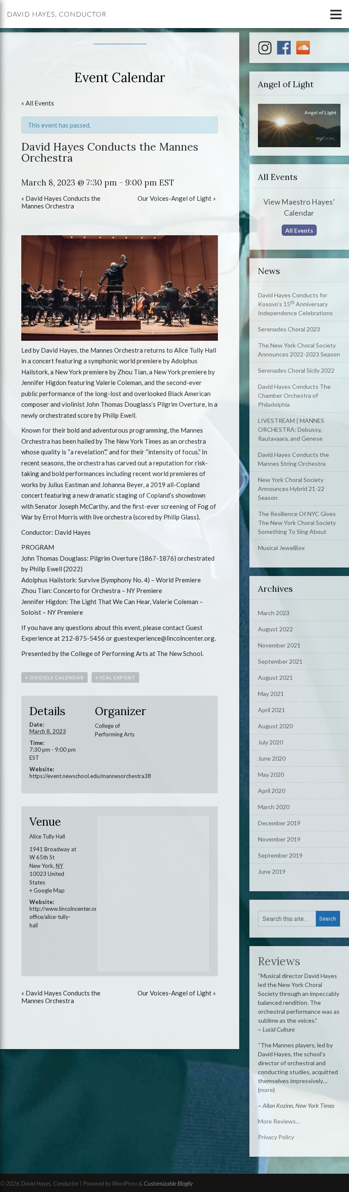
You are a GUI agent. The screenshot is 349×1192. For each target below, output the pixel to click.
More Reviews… (279, 1121)
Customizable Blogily (168, 1183)
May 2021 (271, 693)
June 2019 (272, 871)
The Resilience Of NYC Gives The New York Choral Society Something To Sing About (297, 522)
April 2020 (271, 790)
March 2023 (273, 612)
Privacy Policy (276, 1137)
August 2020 (275, 726)
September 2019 (280, 855)
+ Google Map (47, 890)
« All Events (37, 103)
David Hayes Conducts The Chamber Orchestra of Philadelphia (294, 395)
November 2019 (279, 839)
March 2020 (273, 806)
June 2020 (272, 758)
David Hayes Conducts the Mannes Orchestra (60, 202)
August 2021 (275, 677)
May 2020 (271, 774)
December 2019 (279, 823)
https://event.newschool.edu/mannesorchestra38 (90, 776)
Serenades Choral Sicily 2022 (296, 370)
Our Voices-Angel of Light (176, 198)
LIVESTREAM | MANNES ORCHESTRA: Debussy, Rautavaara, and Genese (291, 429)
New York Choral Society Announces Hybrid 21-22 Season (291, 488)
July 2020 (270, 742)
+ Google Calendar (54, 677)
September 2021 (280, 661)
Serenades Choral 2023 (289, 329)
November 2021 (279, 645)
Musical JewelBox (281, 547)
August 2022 (275, 629)
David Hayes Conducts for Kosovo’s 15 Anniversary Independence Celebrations (295, 304)
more (266, 1089)
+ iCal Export (115, 677)
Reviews (279, 961)
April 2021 (271, 709)
